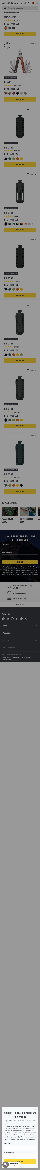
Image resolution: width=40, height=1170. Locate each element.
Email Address (9, 1152)
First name (7, 1144)
